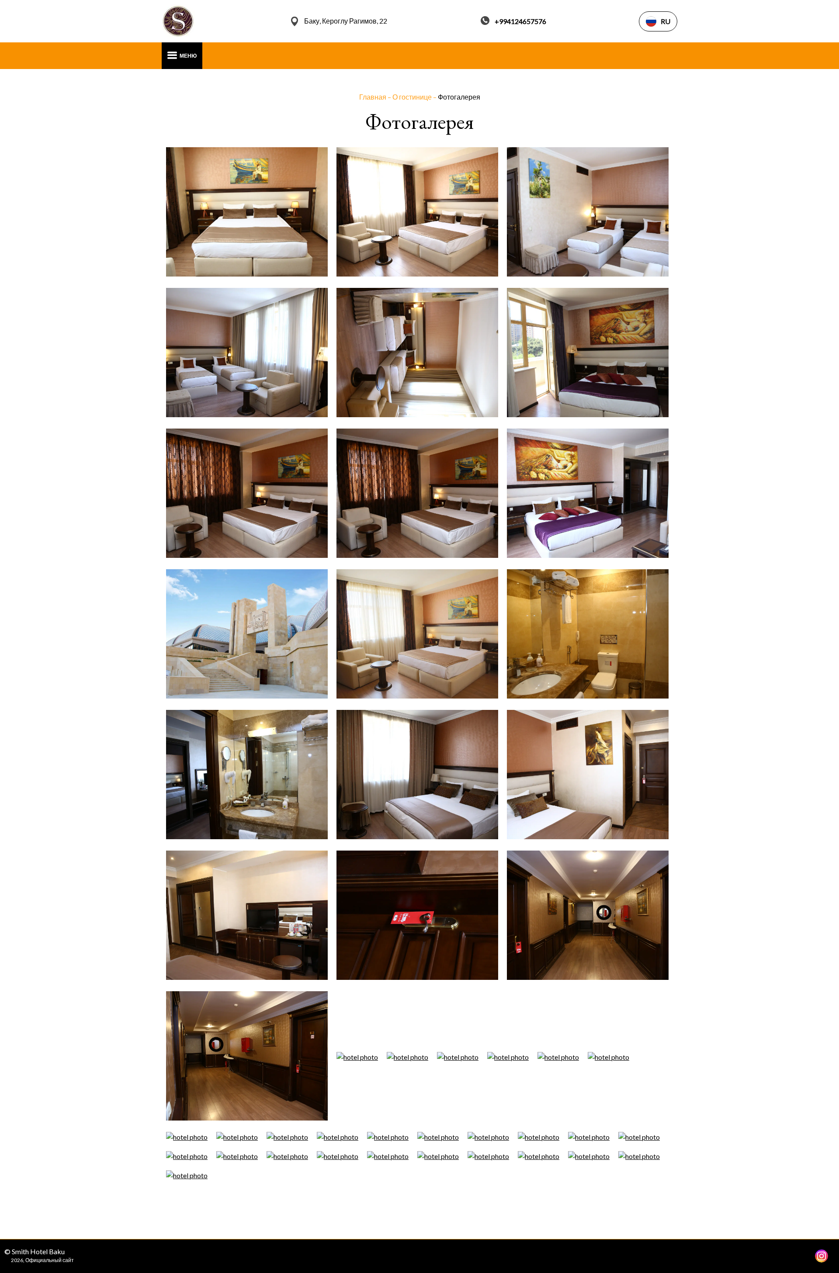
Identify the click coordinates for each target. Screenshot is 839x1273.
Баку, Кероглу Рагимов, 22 (345, 21)
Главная (373, 97)
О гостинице (412, 97)
